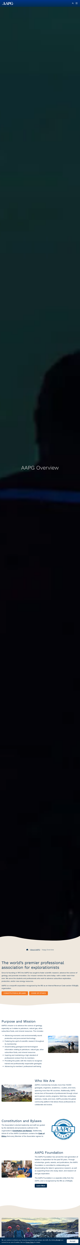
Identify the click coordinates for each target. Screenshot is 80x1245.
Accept (72, 1241)
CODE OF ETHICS (38, 993)
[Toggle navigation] (76, 3)
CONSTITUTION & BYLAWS (15, 993)
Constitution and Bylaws (22, 1130)
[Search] (73, 3)
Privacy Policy (30, 1242)
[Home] (27, 949)
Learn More (40, 1185)
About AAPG (35, 949)
